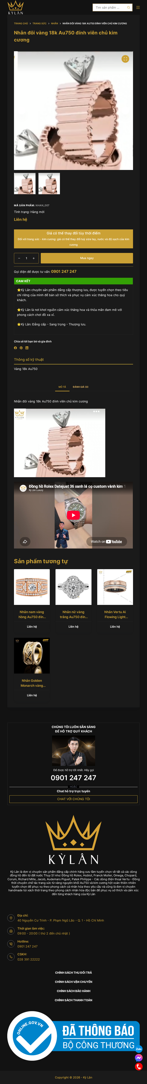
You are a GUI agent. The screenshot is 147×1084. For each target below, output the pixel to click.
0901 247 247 (64, 271)
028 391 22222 (28, 959)
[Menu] (138, 7)
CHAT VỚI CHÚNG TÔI (73, 799)
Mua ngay (87, 258)
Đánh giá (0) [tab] (80, 386)
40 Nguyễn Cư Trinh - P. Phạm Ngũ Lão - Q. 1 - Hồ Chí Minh (60, 920)
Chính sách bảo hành (73, 991)
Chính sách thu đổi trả (73, 972)
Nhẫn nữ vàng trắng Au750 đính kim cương (73, 617)
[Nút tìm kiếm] (128, 7)
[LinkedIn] (26, 347)
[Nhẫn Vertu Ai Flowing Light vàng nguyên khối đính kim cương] (115, 587)
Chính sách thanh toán (73, 1000)
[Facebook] (15, 347)
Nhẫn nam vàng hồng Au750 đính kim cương (32, 617)
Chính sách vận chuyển (73, 982)
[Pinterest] (21, 347)
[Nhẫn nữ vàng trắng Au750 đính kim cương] (73, 587)
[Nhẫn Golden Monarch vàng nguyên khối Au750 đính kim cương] (32, 656)
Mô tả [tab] (62, 386)
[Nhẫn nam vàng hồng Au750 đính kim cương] (32, 587)
